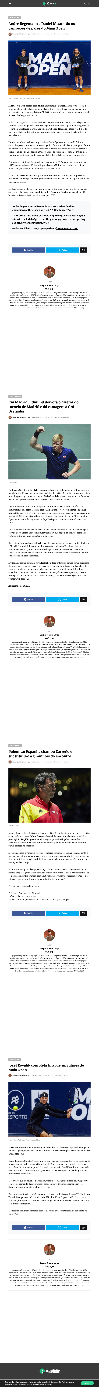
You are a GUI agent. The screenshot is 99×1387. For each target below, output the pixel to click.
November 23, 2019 (67, 228)
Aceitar (87, 1383)
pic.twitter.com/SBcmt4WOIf (33, 222)
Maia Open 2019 (15, 17)
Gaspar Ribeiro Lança (49, 285)
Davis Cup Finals (15, 396)
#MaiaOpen (32, 219)
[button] (9, 3)
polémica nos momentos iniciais (35, 493)
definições (48, 1384)
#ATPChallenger (57, 210)
